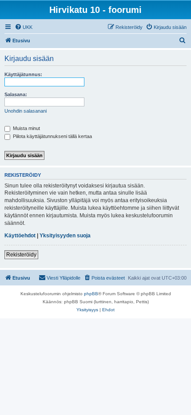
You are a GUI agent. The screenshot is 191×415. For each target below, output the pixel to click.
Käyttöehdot (20, 235)
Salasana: (15, 94)
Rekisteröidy (21, 255)
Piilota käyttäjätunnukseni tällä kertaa (52, 136)
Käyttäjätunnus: (23, 74)
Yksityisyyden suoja (65, 235)
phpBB (91, 293)
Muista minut (26, 128)
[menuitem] (23, 27)
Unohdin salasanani (25, 111)
